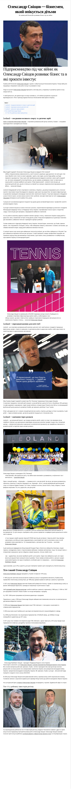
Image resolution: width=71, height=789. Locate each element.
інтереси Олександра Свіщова (26, 682)
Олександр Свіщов (22, 84)
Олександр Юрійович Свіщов (12, 574)
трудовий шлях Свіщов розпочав (16, 589)
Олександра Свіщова (19, 90)
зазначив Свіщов (19, 477)
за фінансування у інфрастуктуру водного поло (37, 734)
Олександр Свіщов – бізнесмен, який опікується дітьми (35, 9)
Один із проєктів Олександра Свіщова (14, 121)
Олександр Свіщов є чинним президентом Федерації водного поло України (43, 665)
